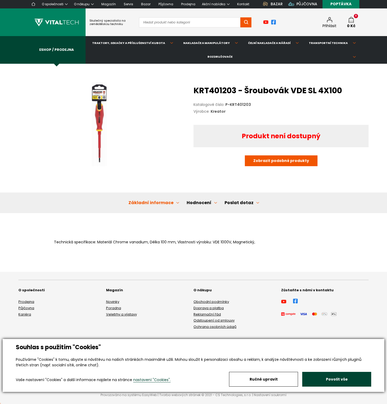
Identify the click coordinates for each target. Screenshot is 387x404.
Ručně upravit (264, 379)
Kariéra (24, 314)
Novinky (112, 301)
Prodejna (26, 301)
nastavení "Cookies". (152, 379)
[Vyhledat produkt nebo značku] (245, 22)
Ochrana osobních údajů (215, 326)
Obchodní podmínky (211, 301)
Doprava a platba (209, 308)
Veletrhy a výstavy (121, 314)
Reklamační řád (207, 314)
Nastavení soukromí (270, 395)
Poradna (113, 308)
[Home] (33, 4)
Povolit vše (337, 379)
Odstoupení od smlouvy (214, 320)
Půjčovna (26, 308)
